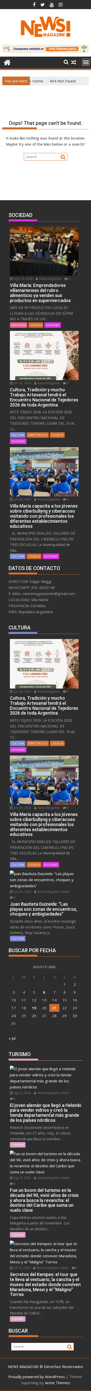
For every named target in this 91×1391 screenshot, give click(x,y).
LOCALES (36, 325)
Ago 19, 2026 (23, 279)
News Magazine (49, 279)
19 (34, 1007)
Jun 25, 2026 (22, 499)
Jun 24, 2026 (22, 892)
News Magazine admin (53, 892)
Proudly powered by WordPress (36, 1376)
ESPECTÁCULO (37, 435)
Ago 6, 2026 (22, 1093)
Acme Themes (57, 1382)
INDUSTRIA (18, 325)
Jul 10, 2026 (21, 1268)
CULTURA (17, 435)
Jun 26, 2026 (22, 383)
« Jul (12, 1038)
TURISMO (17, 1145)
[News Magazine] (7, 61)
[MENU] (86, 62)
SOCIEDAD (52, 325)
